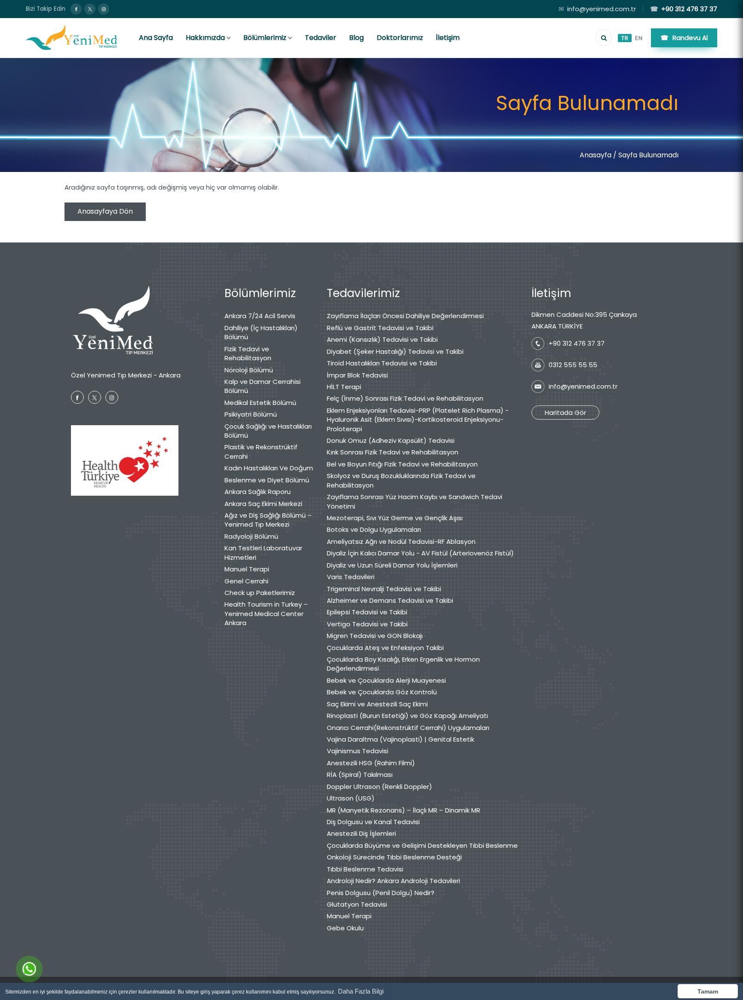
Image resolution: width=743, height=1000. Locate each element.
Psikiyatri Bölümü (250, 414)
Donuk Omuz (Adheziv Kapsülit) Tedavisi (390, 440)
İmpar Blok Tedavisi (357, 375)
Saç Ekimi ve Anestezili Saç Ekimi (377, 704)
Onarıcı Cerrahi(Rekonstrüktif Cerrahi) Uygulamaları (408, 727)
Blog (356, 38)
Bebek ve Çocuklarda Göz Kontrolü (382, 691)
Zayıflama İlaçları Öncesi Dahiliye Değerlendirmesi (405, 315)
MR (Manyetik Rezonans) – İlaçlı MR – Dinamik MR (403, 810)
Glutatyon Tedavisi (357, 904)
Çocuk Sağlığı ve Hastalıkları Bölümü (268, 431)
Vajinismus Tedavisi (357, 750)
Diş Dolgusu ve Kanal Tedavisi (373, 821)
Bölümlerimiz (264, 38)
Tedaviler (320, 38)
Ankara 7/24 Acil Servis (259, 315)
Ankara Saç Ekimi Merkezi (263, 503)
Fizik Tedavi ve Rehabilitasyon (247, 353)
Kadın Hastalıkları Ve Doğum (268, 467)
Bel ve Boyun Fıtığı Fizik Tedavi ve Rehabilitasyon (402, 464)
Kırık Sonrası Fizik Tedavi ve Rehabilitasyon (392, 452)
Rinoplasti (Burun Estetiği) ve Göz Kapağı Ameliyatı (407, 715)
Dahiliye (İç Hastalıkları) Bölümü (261, 332)
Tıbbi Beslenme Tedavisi (365, 869)
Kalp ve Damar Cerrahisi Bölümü (262, 386)
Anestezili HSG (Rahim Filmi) (371, 762)
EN (638, 38)
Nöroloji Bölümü (248, 369)
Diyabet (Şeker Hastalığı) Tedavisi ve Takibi (395, 351)
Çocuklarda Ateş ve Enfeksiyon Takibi (385, 647)
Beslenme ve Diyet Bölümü (266, 480)
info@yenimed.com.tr (597, 8)
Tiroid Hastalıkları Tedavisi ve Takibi (382, 363)
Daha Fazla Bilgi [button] (361, 991)
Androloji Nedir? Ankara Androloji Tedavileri (393, 880)
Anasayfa (595, 155)
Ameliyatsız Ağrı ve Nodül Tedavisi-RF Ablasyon (401, 541)
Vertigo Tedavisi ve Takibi (367, 624)
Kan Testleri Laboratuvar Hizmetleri (263, 552)
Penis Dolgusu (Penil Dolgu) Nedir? (380, 892)
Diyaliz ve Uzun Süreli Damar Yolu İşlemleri (392, 565)
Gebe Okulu (345, 928)
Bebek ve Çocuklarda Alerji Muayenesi (386, 680)
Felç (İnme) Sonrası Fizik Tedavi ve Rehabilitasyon (405, 398)
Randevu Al (684, 37)
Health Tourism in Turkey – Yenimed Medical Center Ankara (266, 613)
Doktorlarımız (400, 38)
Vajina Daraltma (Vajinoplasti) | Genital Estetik (400, 739)
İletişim (448, 38)
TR (624, 38)
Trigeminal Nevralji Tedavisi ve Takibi (384, 588)
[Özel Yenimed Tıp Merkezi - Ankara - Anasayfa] (72, 38)
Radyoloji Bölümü (251, 536)
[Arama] (604, 38)
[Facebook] (76, 9)
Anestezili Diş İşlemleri (361, 833)
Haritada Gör (565, 412)
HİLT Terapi (344, 386)
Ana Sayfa (156, 38)
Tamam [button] (707, 991)
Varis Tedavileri (351, 576)
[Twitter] (89, 9)
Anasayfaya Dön (105, 211)
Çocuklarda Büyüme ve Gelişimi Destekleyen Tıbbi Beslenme (422, 845)
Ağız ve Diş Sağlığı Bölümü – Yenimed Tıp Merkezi (268, 520)
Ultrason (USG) (351, 798)
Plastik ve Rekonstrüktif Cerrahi (261, 451)
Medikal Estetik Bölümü (260, 402)
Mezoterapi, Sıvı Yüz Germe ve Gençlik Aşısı (395, 517)
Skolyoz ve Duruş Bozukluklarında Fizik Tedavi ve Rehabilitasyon (401, 480)
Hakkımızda (205, 38)
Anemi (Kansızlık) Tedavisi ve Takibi (382, 339)
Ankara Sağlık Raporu (257, 491)
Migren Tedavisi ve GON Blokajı (375, 635)
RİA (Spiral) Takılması (360, 774)
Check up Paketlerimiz (259, 592)
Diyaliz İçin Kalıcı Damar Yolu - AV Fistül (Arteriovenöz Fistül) (420, 553)
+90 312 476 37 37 (683, 8)
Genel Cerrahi (246, 581)
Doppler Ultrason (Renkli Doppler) (379, 786)
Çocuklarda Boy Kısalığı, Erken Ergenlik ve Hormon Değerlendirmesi (403, 664)
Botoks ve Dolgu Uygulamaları (374, 529)
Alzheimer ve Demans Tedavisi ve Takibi (390, 600)
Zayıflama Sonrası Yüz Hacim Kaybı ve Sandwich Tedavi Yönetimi (414, 501)
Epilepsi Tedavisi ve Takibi (367, 612)
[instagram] (103, 9)
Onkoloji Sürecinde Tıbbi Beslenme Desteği (394, 857)
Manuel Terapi (246, 569)
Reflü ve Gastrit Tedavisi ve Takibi (380, 327)
